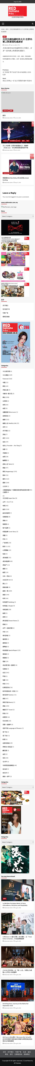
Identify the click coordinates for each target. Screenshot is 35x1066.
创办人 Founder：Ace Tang (11, 445)
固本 (4, 475)
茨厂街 (5, 732)
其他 (4, 434)
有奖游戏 (5, 609)
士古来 (5, 486)
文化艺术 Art (7, 580)
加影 (4, 449)
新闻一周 (5, 591)
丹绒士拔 (5, 390)
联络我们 (27, 1054)
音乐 (28, 141)
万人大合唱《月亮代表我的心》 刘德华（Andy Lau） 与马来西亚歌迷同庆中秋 (15, 147)
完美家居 (5, 517)
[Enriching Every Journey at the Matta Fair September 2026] (17, 990)
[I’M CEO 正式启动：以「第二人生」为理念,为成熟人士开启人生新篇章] (17, 957)
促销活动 (5, 416)
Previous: (17, 72)
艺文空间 (5, 721)
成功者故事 (6, 561)
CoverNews (27, 1060)
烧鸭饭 (5, 646)
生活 (4, 672)
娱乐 (4, 36)
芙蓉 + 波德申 (7, 724)
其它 (4, 438)
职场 (4, 713)
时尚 (4, 598)
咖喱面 (5, 460)
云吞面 (5, 401)
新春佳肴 (5, 587)
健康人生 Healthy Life (9, 423)
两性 (4, 386)
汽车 (4, 632)
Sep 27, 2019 (18, 182)
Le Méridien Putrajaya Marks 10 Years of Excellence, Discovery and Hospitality (15, 904)
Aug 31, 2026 (18, 908)
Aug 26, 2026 (18, 974)
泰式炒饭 (5, 635)
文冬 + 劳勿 (6, 576)
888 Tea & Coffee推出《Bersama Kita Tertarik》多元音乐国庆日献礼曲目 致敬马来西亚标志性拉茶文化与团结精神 (17, 1039)
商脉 (4, 468)
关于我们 (5, 305)
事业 (4, 397)
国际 (4, 482)
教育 (4, 572)
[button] (33, 23)
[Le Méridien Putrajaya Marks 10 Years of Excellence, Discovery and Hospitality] (17, 890)
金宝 (4, 754)
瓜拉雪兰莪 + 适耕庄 (9, 665)
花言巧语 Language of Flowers (12, 728)
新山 (4, 583)
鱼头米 (5, 773)
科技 (4, 684)
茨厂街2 (5, 735)
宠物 (4, 520)
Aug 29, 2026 (18, 941)
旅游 (4, 594)
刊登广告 (5, 313)
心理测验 (5, 550)
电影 (4, 680)
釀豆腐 (5, 750)
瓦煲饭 (5, 669)
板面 (4, 613)
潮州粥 (5, 639)
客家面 (5, 524)
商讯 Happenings (8, 471)
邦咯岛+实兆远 (7, 747)
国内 (4, 479)
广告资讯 (5, 543)
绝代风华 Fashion (8, 695)
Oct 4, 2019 (17, 150)
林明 (4, 617)
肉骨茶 (5, 717)
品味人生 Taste (7, 464)
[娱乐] (17, 102)
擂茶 (4, 568)
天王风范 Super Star (15, 141)
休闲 (4, 405)
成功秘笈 (5, 557)
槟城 (4, 624)
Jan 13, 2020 (18, 118)
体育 (4, 408)
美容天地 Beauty (8, 702)
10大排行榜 (6, 371)
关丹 (4, 427)
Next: (17, 79)
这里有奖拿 (6, 743)
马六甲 (5, 761)
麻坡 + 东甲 (6, 776)
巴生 (4, 539)
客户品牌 (5, 528)
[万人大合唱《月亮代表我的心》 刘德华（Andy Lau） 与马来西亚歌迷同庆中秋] (17, 132)
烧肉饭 (5, 643)
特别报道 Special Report (10, 650)
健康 (4, 419)
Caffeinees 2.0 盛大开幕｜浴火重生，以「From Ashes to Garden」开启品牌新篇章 (17, 938)
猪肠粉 (5, 658)
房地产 (5, 565)
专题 (4, 382)
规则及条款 (6, 316)
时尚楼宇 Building (8, 602)
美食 (4, 706)
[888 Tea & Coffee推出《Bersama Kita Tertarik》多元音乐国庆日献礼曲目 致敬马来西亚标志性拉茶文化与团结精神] (17, 1024)
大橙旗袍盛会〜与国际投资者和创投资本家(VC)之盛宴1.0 (17, 491)
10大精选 (5, 375)
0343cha (6, 45)
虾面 (4, 739)
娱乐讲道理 (6, 513)
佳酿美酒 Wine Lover (9, 412)
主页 (4, 1052)
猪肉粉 (5, 654)
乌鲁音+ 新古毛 (7, 393)
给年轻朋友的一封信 (9, 691)
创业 (4, 442)
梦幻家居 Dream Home (10, 620)
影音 (4, 546)
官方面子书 (6, 309)
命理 (4, 456)
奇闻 (4, 505)
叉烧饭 (5, 453)
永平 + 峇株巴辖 (7, 628)
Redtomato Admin (8, 118)
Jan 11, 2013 (14, 45)
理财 (4, 661)
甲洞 (4, 676)
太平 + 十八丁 (7, 502)
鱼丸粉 (5, 769)
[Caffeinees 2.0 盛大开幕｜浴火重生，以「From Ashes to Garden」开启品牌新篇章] (17, 923)
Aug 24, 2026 (18, 1008)
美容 (4, 698)
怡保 (4, 554)
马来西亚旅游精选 (8, 765)
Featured (5, 110)
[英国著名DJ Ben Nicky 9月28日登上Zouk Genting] (17, 165)
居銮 (4, 535)
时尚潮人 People (8, 606)
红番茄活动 (6, 687)
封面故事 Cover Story (9, 531)
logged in (14, 197)
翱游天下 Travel (7, 709)
